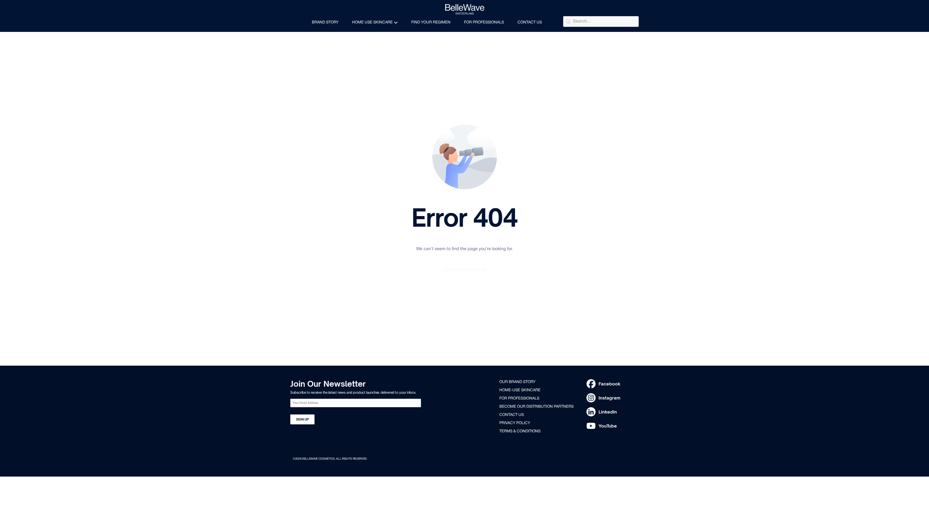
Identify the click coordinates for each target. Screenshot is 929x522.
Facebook (610, 383)
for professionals (519, 398)
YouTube (608, 425)
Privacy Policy (514, 423)
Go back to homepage (465, 270)
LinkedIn (608, 411)
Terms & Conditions (519, 431)
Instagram (609, 397)
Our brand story (517, 382)
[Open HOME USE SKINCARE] (396, 22)
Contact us (511, 415)
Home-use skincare (519, 390)
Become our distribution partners (536, 406)
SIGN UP (302, 419)
